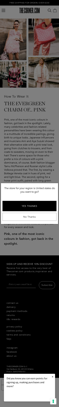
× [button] (52, 377)
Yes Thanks (29, 205)
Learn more (17, 395)
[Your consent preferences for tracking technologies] (53, 401)
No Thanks (29, 216)
